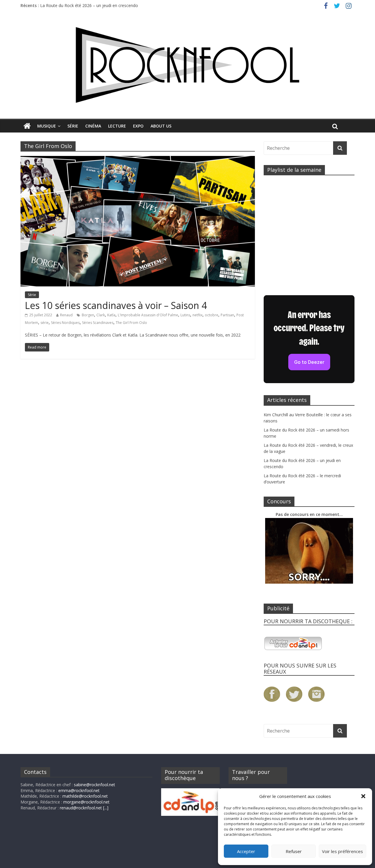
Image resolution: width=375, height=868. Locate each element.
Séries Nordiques (65, 322)
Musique (46, 126)
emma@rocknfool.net (79, 790)
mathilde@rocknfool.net (85, 796)
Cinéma (93, 126)
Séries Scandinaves (97, 322)
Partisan (227, 314)
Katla (111, 314)
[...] (105, 808)
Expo (138, 126)
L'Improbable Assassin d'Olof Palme (148, 314)
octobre (211, 314)
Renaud (66, 314)
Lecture (117, 126)
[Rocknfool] (187, 65)
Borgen (88, 314)
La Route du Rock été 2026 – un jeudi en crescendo (89, 5)
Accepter (246, 851)
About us (161, 126)
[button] (363, 796)
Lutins (185, 314)
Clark (100, 314)
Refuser (294, 851)
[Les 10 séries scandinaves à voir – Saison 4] (138, 159)
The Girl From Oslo (131, 322)
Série (72, 126)
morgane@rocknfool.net (86, 802)
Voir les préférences (342, 851)
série (44, 322)
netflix (197, 314)
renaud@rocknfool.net (81, 808)
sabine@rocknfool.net (94, 784)
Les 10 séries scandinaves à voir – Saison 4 (116, 305)
